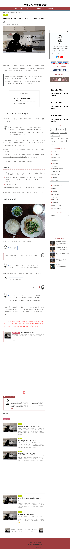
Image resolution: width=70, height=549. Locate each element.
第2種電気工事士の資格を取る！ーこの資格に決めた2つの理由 (62, 243)
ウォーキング (61, 129)
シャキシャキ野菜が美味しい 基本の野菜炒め (15, 157)
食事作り (6, 415)
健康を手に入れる (18, 8)
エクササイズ (54, 132)
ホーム (27, 540)
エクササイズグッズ (56, 208)
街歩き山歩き (54, 141)
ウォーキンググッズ (56, 205)
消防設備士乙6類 (56, 174)
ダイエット (63, 132)
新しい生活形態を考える (51, 8)
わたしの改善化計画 (35, 544)
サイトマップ (32, 540)
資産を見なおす (40, 8)
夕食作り (6, 413)
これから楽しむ (55, 191)
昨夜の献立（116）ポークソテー (28, 441)
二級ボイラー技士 (56, 171)
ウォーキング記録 (56, 157)
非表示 (26, 93)
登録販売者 (54, 177)
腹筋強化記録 (55, 160)
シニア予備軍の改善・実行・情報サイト (35, 542)
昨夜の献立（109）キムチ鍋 (26, 454)
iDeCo (53, 182)
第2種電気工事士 (56, 166)
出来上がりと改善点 (19, 103)
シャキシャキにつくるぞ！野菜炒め (23, 98)
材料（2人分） (18, 100)
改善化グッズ (64, 138)
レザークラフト (55, 138)
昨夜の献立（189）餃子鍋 (26, 514)
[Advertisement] (27, 58)
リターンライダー (55, 135)
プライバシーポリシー (40, 540)
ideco (53, 129)
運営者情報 (60, 53)
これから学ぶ (29, 8)
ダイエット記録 (55, 154)
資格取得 (63, 141)
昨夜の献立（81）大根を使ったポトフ (29, 426)
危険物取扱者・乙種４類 (57, 168)
